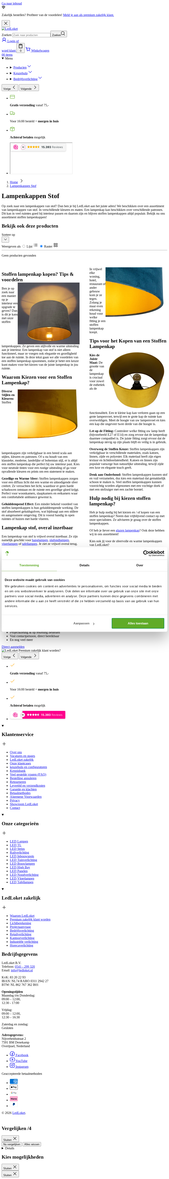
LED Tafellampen (21, 882)
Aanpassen (81, 623)
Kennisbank (18, 770)
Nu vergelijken (11, 1144)
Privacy (15, 800)
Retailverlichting (20, 934)
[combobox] (31, 35)
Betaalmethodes (20, 793)
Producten (20, 67)
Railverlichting (19, 852)
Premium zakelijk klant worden (30, 919)
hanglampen (40, 540)
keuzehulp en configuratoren (28, 767)
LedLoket (18, 1113)
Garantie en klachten (23, 789)
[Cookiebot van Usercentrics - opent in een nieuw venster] (146, 553)
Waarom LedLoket (22, 915)
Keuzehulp (20, 73)
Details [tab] (85, 565)
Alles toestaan (138, 623)
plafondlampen (59, 540)
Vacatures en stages (22, 756)
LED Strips (17, 849)
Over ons (16, 752)
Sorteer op (8, 234)
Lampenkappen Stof (23, 186)
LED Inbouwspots (22, 856)
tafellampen (29, 544)
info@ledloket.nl (22, 970)
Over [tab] (139, 565)
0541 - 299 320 (25, 966)
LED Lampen (19, 841)
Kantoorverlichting (22, 938)
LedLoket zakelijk (22, 759)
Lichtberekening (20, 923)
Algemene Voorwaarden (26, 796)
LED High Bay (20, 867)
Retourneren (18, 782)
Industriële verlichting (24, 941)
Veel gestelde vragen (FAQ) (28, 774)
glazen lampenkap (127, 530)
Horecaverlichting (21, 945)
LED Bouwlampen (22, 863)
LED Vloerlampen (22, 878)
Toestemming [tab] (29, 565)
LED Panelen (19, 871)
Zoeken (7, 35)
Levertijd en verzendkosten (27, 785)
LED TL (15, 845)
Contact (15, 808)
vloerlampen (10, 544)
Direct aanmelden (13, 647)
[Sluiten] (6, 23)
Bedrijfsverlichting (25, 79)
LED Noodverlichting (24, 874)
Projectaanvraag (20, 927)
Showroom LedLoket (24, 804)
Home (14, 182)
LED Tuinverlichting (23, 860)
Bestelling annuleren (23, 778)
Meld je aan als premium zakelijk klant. (88, 15)
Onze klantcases (20, 763)
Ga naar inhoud (12, 3)
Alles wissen (31, 1144)
